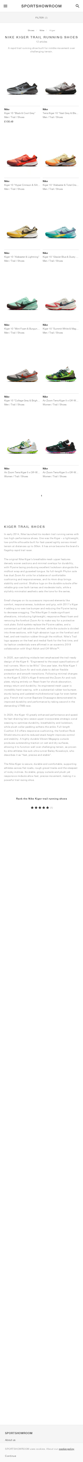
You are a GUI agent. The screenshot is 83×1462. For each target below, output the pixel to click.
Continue (10, 1455)
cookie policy (66, 1448)
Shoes (31, 30)
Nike (42, 30)
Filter (41, 17)
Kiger (52, 30)
